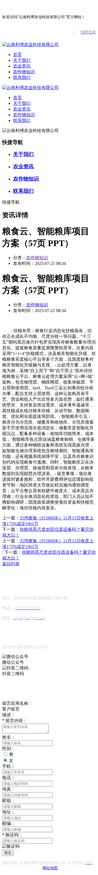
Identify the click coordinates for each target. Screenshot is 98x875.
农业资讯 (21, 66)
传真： (8, 789)
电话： (8, 777)
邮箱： (8, 800)
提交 (7, 852)
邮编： (8, 823)
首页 (17, 54)
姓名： (8, 737)
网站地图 (50, 868)
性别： (8, 748)
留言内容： (14, 720)
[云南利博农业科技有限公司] (30, 44)
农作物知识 (24, 71)
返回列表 (11, 563)
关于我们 (21, 60)
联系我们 (21, 77)
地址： (8, 812)
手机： (8, 766)
